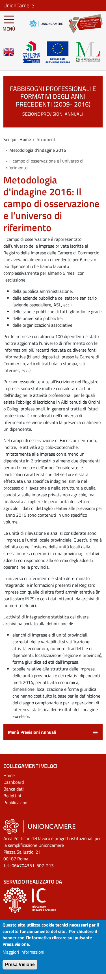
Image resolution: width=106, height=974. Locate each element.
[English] (8, 52)
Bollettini (12, 795)
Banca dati (13, 788)
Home (25, 139)
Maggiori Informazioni (23, 952)
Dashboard (13, 782)
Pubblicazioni (16, 802)
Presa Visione (20, 964)
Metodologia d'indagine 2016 (37, 150)
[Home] (83, 23)
